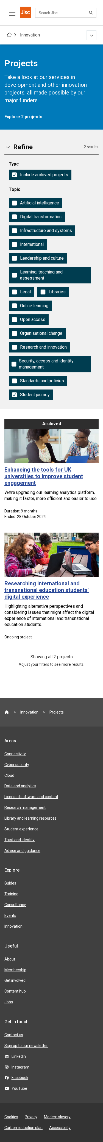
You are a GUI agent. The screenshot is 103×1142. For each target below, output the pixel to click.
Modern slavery (57, 1117)
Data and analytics (20, 786)
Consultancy (15, 904)
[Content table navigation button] (12, 12)
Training (11, 894)
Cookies (11, 1117)
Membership (15, 970)
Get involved (15, 980)
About (9, 959)
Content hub (15, 991)
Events (10, 915)
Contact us (13, 1035)
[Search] (91, 12)
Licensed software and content (31, 796)
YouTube (19, 1088)
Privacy (31, 1117)
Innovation (30, 35)
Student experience (21, 829)
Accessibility (60, 1127)
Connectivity (15, 754)
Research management (25, 807)
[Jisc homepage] (25, 13)
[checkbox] (40, 175)
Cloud (9, 775)
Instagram (20, 1067)
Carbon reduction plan (23, 1127)
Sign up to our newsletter (26, 1045)
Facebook (20, 1077)
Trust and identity (19, 840)
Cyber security (16, 764)
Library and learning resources (30, 818)
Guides (10, 883)
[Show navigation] (91, 35)
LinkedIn (19, 1056)
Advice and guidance (22, 850)
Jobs (8, 1002)
